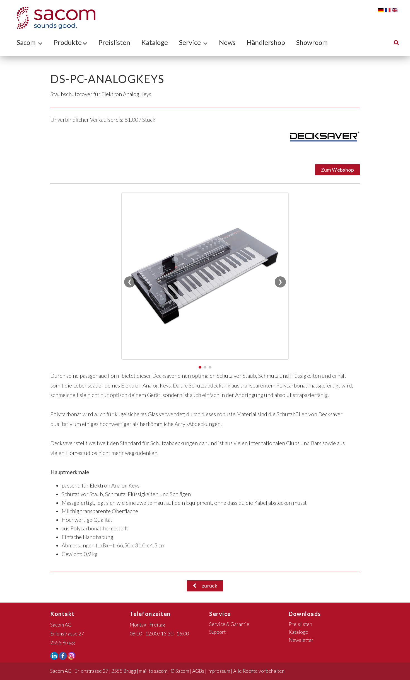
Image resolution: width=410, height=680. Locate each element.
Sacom (27, 42)
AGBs (198, 671)
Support (217, 632)
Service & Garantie (229, 624)
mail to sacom (153, 671)
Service (190, 42)
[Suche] (396, 42)
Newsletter (301, 640)
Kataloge (154, 42)
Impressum (218, 671)
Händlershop (266, 42)
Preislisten (114, 42)
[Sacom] (53, 18)
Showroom (312, 42)
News (227, 42)
